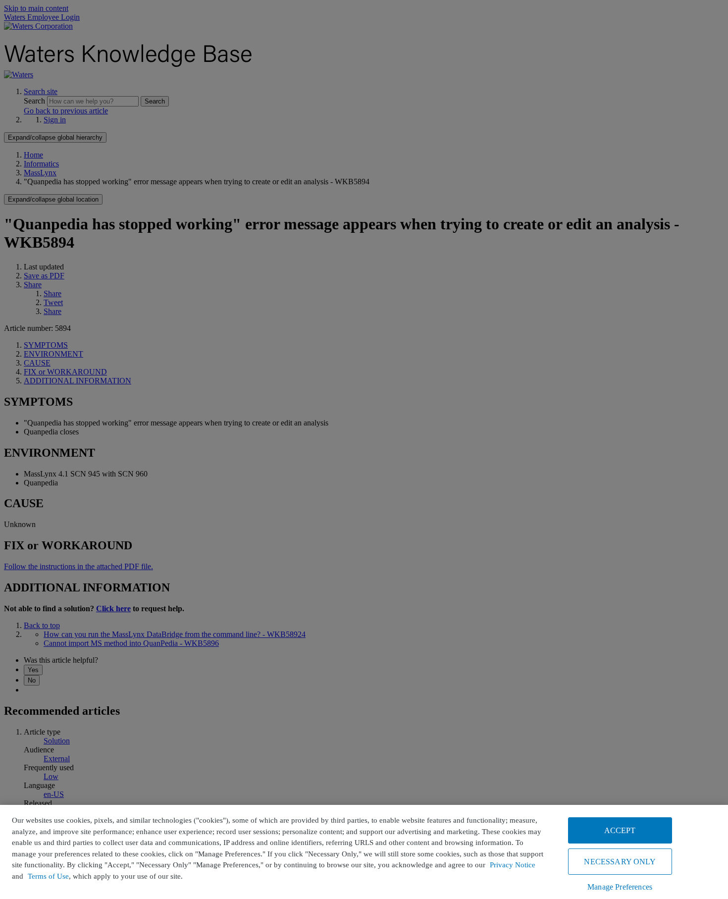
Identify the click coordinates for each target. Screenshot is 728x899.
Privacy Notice (512, 865)
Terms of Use (48, 876)
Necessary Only (619, 861)
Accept (620, 830)
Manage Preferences (619, 887)
